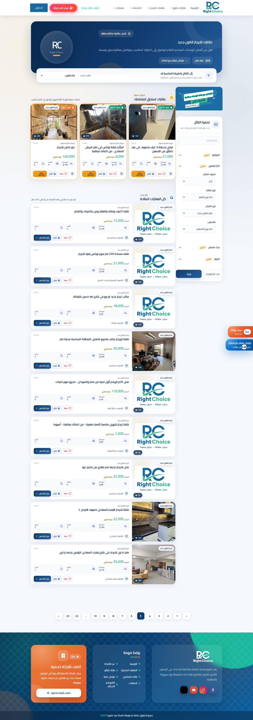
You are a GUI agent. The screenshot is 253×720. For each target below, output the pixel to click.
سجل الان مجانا (61, 8)
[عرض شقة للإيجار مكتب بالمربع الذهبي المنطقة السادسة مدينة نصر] (153, 351)
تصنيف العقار (209, 174)
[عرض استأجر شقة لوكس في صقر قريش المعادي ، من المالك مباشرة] (103, 122)
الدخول (39, 7)
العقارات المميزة (129, 670)
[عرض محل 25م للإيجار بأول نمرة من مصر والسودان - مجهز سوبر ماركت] (153, 394)
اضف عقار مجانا (90, 7)
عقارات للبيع (179, 7)
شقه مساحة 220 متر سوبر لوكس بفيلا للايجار (103, 254)
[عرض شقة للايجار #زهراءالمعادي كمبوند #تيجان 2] (153, 522)
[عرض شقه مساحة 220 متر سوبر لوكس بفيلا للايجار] (153, 266)
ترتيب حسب (85, 75)
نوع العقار (210, 190)
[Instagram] (203, 690)
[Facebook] (213, 690)
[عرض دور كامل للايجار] (54, 122)
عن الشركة (109, 664)
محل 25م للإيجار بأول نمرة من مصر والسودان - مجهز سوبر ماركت (92, 382)
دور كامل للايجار (66, 147)
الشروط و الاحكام (110, 684)
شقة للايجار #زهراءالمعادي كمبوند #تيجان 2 (103, 510)
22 (76, 616)
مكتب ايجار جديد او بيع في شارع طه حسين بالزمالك (101, 297)
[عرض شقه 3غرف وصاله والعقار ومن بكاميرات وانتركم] (153, 223)
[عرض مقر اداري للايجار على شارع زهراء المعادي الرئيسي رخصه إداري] (153, 564)
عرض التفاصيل (140, 173)
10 (95, 616)
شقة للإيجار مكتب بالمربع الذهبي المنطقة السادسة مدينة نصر (94, 339)
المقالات (133, 683)
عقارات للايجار (157, 7)
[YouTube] (193, 690)
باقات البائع (109, 670)
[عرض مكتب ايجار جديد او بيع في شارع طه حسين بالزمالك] (153, 308)
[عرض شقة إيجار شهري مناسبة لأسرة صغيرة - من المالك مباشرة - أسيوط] (153, 436)
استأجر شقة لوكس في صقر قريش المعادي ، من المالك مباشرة (104, 149)
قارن (149, 173)
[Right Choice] (203, 657)
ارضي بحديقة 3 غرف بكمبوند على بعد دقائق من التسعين (152, 149)
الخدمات (136, 7)
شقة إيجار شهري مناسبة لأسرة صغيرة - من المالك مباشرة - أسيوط (91, 424)
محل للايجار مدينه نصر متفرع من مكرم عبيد (105, 467)
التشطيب (211, 222)
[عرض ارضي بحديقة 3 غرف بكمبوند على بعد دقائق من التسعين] (152, 122)
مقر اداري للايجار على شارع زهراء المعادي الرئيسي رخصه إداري (94, 552)
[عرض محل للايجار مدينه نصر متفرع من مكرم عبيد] (153, 479)
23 (67, 616)
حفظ (160, 173)
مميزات (120, 7)
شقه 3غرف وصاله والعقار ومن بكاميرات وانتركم (101, 211)
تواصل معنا (109, 677)
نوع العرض (210, 206)
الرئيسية (195, 7)
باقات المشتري (130, 677)
